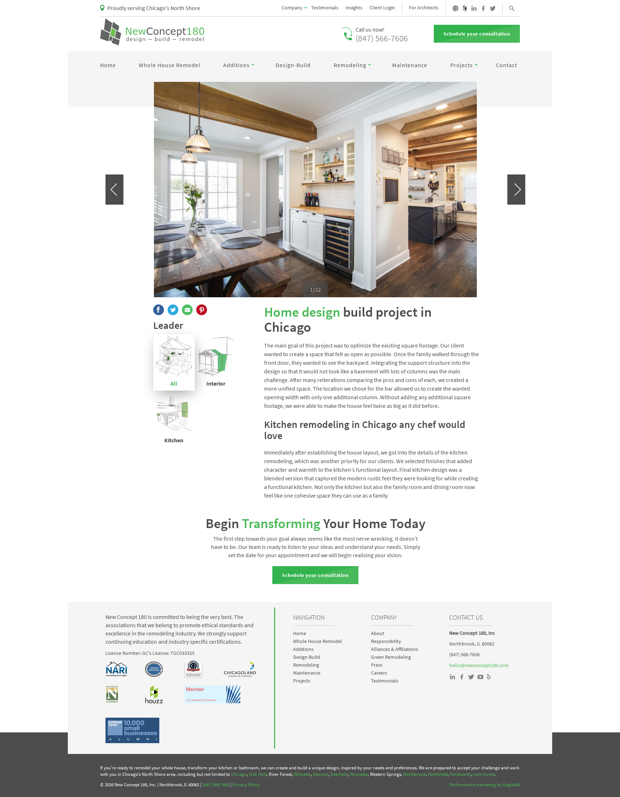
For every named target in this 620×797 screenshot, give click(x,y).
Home (108, 65)
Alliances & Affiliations (394, 649)
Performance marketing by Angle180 (484, 785)
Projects (461, 65)
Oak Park (258, 774)
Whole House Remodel (169, 65)
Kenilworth (460, 774)
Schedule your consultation (476, 34)
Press (376, 665)
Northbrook (414, 774)
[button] (114, 189)
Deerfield (339, 774)
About (377, 633)
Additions (236, 65)
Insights (354, 7)
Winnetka (359, 774)
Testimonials (324, 7)
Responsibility (386, 641)
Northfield (437, 774)
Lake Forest (484, 774)
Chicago (239, 774)
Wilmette (302, 774)
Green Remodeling (391, 657)
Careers (379, 673)
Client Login (382, 7)
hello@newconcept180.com (479, 665)
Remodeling (350, 65)
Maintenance (409, 65)
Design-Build (293, 65)
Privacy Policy (245, 785)
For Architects (423, 7)
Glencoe (320, 774)
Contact (506, 65)
